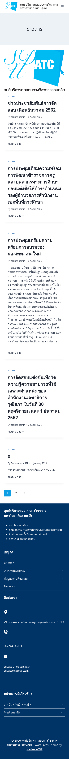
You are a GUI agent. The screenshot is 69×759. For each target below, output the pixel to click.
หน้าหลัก (9, 563)
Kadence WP (35, 749)
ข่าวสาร (11, 96)
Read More (16, 143)
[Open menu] (62, 6)
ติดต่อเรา (9, 586)
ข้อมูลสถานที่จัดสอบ (16, 579)
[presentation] (34, 70)
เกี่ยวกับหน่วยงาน (14, 571)
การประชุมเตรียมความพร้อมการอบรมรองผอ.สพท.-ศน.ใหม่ (30, 247)
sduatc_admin (18, 116)
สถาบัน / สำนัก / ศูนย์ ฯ (17, 704)
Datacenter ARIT (19, 463)
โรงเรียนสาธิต (12, 712)
